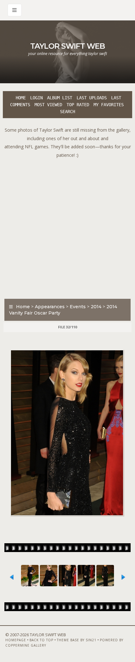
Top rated (78, 104)
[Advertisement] (67, 226)
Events (78, 306)
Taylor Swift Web (67, 46)
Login (36, 97)
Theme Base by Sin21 (76, 640)
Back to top (41, 640)
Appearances (50, 306)
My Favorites (109, 104)
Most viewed (48, 104)
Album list (59, 97)
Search (67, 111)
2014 (96, 306)
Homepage (15, 640)
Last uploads (92, 97)
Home (21, 97)
